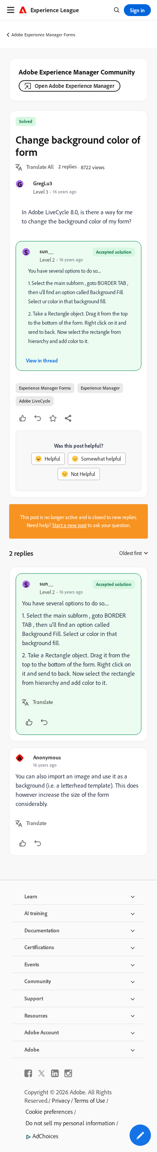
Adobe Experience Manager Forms (43, 34)
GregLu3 (42, 183)
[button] (40, 167)
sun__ (46, 251)
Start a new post (69, 525)
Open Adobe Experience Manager (74, 85)
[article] (78, 654)
